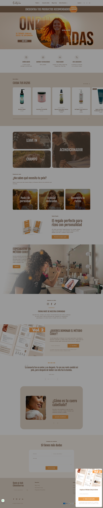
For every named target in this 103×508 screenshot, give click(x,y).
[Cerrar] (99, 471)
